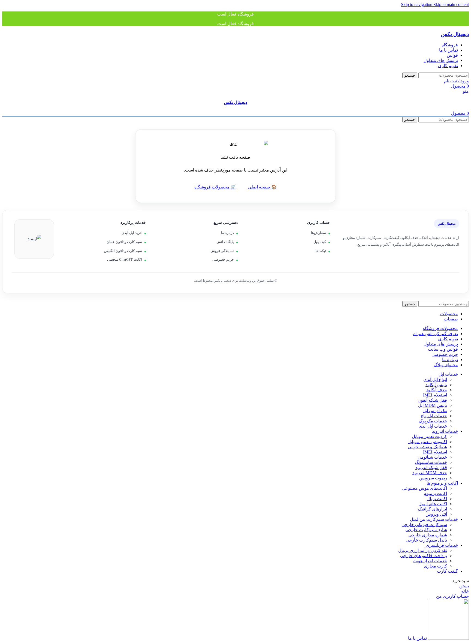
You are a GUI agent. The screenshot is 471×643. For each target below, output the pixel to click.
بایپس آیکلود (436, 384)
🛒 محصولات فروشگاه (215, 187)
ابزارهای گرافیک (432, 509)
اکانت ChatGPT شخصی (124, 259)
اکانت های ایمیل (432, 503)
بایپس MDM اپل (432, 405)
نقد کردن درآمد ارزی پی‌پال (422, 550)
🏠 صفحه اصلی (262, 187)
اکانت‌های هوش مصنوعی (424, 488)
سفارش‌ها (318, 233)
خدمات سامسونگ (431, 462)
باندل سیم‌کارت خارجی (426, 540)
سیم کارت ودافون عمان (124, 242)
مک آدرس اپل (434, 410)
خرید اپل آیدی (132, 233)
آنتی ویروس (436, 514)
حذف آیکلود (436, 389)
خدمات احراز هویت (430, 560)
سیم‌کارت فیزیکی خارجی (424, 524)
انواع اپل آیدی (435, 379)
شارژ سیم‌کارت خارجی (426, 529)
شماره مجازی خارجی (427, 535)
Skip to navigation (417, 4)
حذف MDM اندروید (429, 472)
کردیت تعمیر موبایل (429, 436)
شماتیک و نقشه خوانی (427, 446)
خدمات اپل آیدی (433, 426)
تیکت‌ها (320, 251)
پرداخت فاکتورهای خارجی (423, 555)
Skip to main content (451, 4)
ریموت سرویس (433, 478)
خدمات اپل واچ (434, 415)
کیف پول (319, 242)
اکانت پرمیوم (435, 493)
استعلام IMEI (435, 395)
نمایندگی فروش (222, 251)
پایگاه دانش (225, 242)
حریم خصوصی (223, 259)
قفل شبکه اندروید (431, 467)
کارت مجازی (435, 566)
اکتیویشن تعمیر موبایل (427, 441)
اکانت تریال (437, 498)
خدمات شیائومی (432, 457)
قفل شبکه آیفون (432, 400)
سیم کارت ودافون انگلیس (123, 251)
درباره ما (227, 233)
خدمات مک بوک (433, 421)
